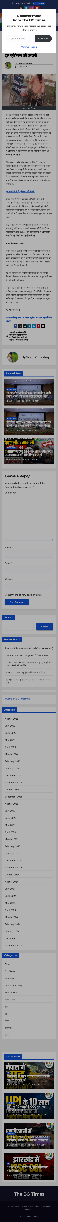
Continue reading (29, 47)
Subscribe (43, 38)
